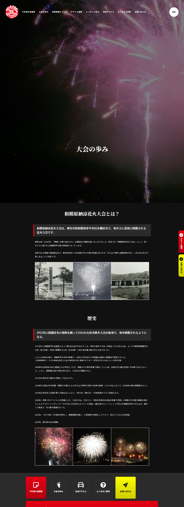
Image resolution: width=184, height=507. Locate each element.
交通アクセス (108, 12)
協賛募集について (59, 12)
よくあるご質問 (124, 12)
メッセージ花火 (92, 12)
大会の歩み (43, 12)
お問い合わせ (140, 12)
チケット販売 (76, 12)
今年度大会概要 (28, 12)
